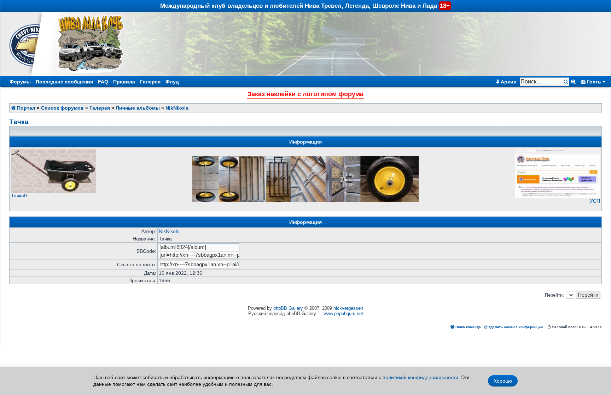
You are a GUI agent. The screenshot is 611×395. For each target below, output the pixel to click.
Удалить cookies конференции (515, 327)
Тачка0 (19, 195)
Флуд (172, 82)
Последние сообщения (64, 82)
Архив (508, 82)
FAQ (103, 82)
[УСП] (557, 196)
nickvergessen (348, 308)
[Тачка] (305, 158)
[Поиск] (567, 82)
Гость (594, 82)
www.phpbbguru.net (343, 313)
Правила (124, 82)
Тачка (19, 122)
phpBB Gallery (288, 308)
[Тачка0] (53, 191)
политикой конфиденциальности (420, 377)
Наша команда (467, 327)
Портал (25, 108)
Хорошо (503, 381)
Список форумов (62, 108)
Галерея (150, 82)
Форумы (20, 82)
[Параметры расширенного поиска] (573, 81)
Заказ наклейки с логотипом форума (305, 94)
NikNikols (176, 108)
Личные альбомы (138, 108)
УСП (595, 201)
